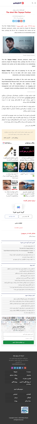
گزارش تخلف (7, 138)
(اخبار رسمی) (20, 26)
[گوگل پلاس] (25, 368)
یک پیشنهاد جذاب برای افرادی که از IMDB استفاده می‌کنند (21, 310)
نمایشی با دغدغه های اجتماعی (27, 306)
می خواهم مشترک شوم (18, 342)
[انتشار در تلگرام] (13, 21)
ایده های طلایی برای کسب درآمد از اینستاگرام (24, 273)
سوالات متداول (13, 375)
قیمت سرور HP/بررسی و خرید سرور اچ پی (24, 278)
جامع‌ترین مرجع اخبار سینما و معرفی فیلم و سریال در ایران (21, 301)
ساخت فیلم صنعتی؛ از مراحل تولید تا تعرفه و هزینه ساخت (21, 308)
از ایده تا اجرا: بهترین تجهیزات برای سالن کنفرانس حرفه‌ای (21, 303)
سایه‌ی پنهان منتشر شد (28, 246)
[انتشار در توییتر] (16, 21)
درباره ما (29, 372)
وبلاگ (16, 379)
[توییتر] (20, 368)
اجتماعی (15, 394)
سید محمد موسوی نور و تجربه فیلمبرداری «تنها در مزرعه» (21, 255)
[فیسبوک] (22, 368)
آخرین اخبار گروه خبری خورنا (27, 243)
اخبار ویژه (32, 265)
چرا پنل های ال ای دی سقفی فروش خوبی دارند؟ (23, 289)
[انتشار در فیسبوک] (19, 21)
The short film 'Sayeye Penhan (26, 248)
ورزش (15, 398)
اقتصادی (29, 394)
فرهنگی (29, 398)
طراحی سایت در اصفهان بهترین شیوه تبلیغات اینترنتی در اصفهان (20, 269)
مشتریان (29, 375)
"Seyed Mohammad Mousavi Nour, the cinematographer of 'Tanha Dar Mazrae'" (18, 251)
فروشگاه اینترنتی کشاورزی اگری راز (26, 271)
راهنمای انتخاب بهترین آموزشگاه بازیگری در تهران (23, 299)
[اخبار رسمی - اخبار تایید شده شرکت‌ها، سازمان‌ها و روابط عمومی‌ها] (18, 3)
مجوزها (15, 372)
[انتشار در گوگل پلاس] (21, 21)
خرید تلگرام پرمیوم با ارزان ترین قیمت (25, 285)
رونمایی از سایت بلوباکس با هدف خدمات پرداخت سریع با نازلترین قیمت (18, 282)
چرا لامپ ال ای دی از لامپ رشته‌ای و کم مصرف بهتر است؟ (21, 287)
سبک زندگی (28, 401)
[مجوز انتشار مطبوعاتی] (24, 410)
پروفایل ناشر (14, 138)
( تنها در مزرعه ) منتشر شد (27, 257)
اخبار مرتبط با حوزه (30, 296)
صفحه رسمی (25, 216)
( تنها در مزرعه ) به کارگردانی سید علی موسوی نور (23, 259)
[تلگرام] (15, 368)
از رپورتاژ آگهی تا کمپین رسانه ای (25, 383)
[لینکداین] (17, 368)
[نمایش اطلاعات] (18, 228)
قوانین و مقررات (27, 379)
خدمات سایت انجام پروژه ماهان (27, 276)
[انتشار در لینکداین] (24, 21)
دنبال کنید (11, 216)
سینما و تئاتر (32, 236)
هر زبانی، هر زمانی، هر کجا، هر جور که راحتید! (24, 280)
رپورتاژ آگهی (14, 382)
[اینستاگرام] (12, 368)
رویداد (15, 401)
